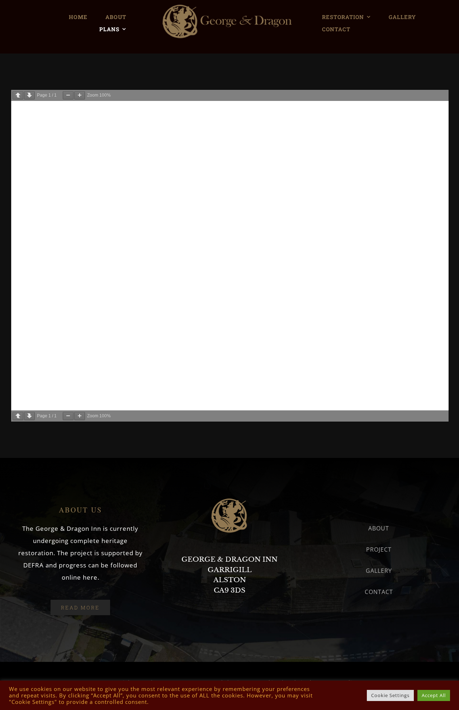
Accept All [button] (434, 695)
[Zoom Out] (68, 95)
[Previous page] (18, 95)
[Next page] (29, 95)
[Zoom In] (79, 95)
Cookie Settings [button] (390, 695)
